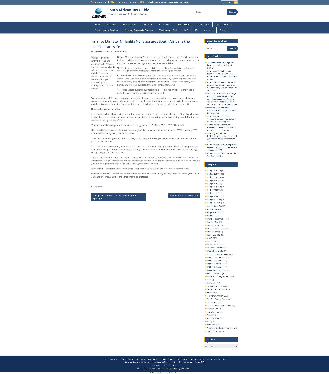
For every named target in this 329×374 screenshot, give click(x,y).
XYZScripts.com (174, 373)
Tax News (111, 24)
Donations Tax (213, 225)
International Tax (214, 244)
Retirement (98, 186)
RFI (196, 30)
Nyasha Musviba (120, 51)
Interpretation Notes (215, 247)
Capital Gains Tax (214, 206)
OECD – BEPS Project (216, 273)
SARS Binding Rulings (216, 286)
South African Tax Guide (128, 10)
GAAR (209, 238)
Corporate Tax (213, 212)
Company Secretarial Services (138, 30)
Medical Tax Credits (215, 251)
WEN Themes (186, 368)
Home (97, 24)
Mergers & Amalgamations (218, 254)
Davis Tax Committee (216, 219)
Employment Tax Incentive (218, 228)
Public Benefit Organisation (218, 276)
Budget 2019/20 (214, 190)
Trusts (210, 315)
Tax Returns (212, 302)
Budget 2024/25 (214, 203)
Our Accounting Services (106, 30)
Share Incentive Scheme (217, 289)
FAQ (186, 30)
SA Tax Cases (129, 24)
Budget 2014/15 (214, 174)
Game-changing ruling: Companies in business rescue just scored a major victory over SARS (222, 147)
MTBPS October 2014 (216, 260)
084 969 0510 (100, 2)
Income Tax (212, 241)
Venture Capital (213, 324)
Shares (210, 292)
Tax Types (147, 24)
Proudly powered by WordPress (150, 368)
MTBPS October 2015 (216, 264)
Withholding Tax (214, 331)
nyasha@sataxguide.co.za (124, 2)
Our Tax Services (224, 24)
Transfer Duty (213, 308)
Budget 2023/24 (214, 199)
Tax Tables (164, 24)
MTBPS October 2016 (216, 267)
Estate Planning (213, 231)
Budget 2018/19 (214, 187)
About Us (208, 30)
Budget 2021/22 (214, 196)
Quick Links (227, 2)
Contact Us (225, 30)
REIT (209, 280)
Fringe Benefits (213, 235)
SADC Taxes (203, 24)
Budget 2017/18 (214, 183)
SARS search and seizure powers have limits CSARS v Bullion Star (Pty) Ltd (220, 65)
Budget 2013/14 (214, 170)
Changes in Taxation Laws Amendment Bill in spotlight (114, 197)
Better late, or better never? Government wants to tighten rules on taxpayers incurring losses (221, 119)
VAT (209, 321)
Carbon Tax (212, 209)
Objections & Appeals (216, 270)
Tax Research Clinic (168, 30)
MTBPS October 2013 (216, 257)
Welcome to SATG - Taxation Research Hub (169, 2)
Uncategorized (213, 318)
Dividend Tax (212, 222)
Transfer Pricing (213, 312)
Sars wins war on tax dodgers (184, 195)
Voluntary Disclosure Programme (221, 328)
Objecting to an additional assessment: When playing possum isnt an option (221, 110)
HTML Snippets (154, 373)
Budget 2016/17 (214, 180)
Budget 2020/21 (214, 193)
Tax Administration (215, 296)
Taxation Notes (183, 24)
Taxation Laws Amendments (219, 305)
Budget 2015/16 (214, 177)
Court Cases (212, 215)
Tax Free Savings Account (218, 299)
